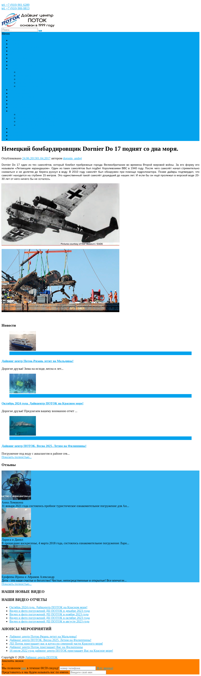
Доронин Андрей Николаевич (37, 125)
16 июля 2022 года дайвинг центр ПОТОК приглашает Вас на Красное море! (61, 650)
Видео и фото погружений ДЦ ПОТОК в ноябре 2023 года (49, 614)
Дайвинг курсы (19, 89)
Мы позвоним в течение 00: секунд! (30, 668)
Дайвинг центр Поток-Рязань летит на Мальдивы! (37, 361)
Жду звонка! (105, 668)
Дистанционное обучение (34, 79)
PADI (21, 72)
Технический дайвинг (24, 96)
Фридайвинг (17, 100)
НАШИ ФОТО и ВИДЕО (26, 47)
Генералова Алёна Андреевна (37, 121)
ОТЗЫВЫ (16, 132)
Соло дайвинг (26, 75)
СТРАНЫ (15, 61)
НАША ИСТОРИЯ (22, 51)
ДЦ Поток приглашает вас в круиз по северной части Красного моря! (56, 643)
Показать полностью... (17, 457)
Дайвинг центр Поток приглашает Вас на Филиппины (46, 647)
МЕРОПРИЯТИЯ (21, 54)
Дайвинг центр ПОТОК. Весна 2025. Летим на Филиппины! (44, 446)
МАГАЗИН (17, 135)
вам (23, 668)
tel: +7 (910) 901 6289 (15, 4)
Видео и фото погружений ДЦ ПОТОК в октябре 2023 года (49, 618)
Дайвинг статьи (27, 86)
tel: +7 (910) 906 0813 (15, 8)
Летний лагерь (19, 103)
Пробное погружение (23, 65)
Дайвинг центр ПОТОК (41, 657)
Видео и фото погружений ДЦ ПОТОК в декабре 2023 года (49, 610)
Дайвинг (15, 68)
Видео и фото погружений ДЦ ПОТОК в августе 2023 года (49, 621)
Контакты (16, 139)
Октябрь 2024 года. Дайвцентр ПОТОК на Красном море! (42, 403)
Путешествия (18, 58)
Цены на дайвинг (21, 107)
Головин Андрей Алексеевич (37, 114)
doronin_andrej (72, 158)
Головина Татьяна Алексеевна (37, 118)
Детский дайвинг (21, 93)
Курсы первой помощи (32, 82)
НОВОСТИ (17, 43)
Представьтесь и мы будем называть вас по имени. (35, 672)
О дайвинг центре (21, 128)
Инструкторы (18, 111)
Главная (14, 40)
